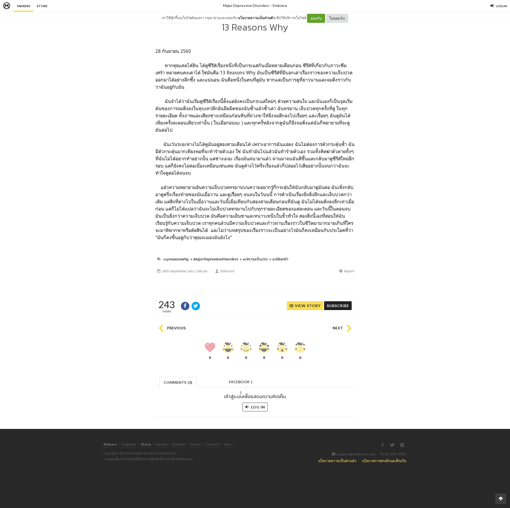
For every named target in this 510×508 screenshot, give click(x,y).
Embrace (280, 5)
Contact (212, 444)
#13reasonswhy (176, 259)
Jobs (227, 444)
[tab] (178, 381)
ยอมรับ (316, 18)
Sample (161, 444)
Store (42, 6)
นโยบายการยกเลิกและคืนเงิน (384, 460)
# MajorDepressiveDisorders (214, 259)
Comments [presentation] (178, 382)
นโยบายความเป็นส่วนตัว (256, 18)
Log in (257, 407)
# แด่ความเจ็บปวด (253, 259)
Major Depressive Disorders (246, 5)
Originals (128, 444)
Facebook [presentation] (240, 383)
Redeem (179, 444)
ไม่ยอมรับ (337, 18)
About (195, 444)
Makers (23, 6)
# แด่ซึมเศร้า (278, 259)
